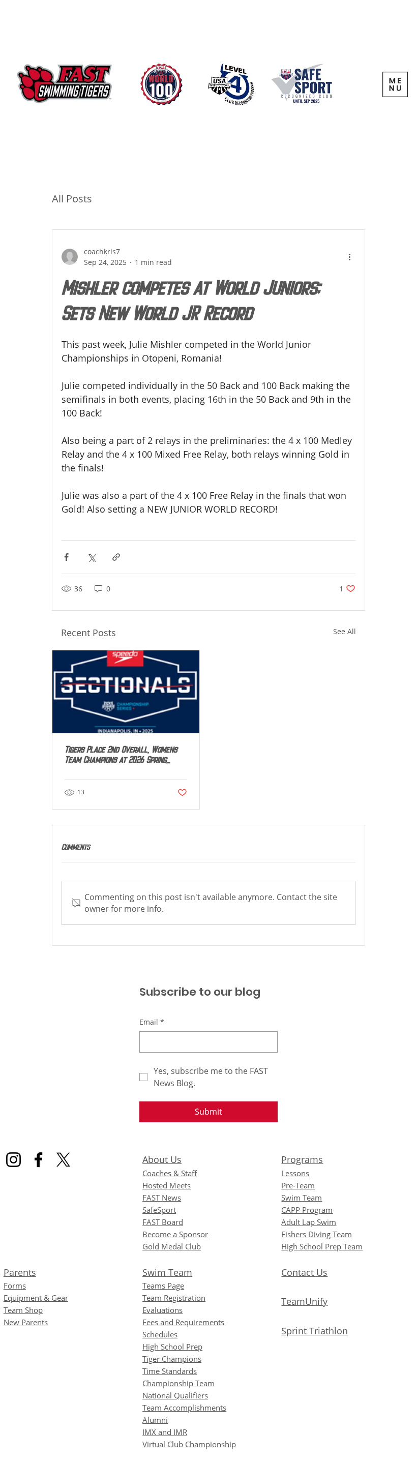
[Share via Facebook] (66, 557)
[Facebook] (38, 1160)
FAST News (161, 1197)
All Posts (72, 198)
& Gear (36, 1298)
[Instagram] (13, 1160)
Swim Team (167, 1272)
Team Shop (23, 1310)
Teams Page (163, 1285)
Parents (20, 1272)
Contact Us (304, 1272)
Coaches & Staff (169, 1173)
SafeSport (159, 1210)
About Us (162, 1159)
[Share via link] (116, 557)
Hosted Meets (166, 1185)
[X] (63, 1160)
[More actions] (349, 257)
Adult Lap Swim (308, 1222)
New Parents (26, 1322)
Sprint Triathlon (314, 1331)
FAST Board (162, 1222)
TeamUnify (304, 1301)
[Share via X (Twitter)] (91, 557)
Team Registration (173, 1298)
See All (344, 631)
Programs (302, 1159)
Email (151, 1022)
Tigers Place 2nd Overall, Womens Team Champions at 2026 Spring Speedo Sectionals (121, 756)
